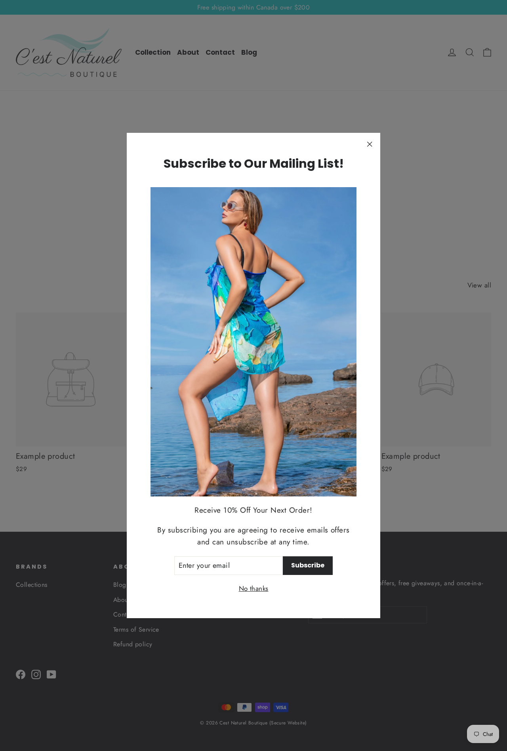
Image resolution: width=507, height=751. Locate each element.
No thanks (254, 588)
